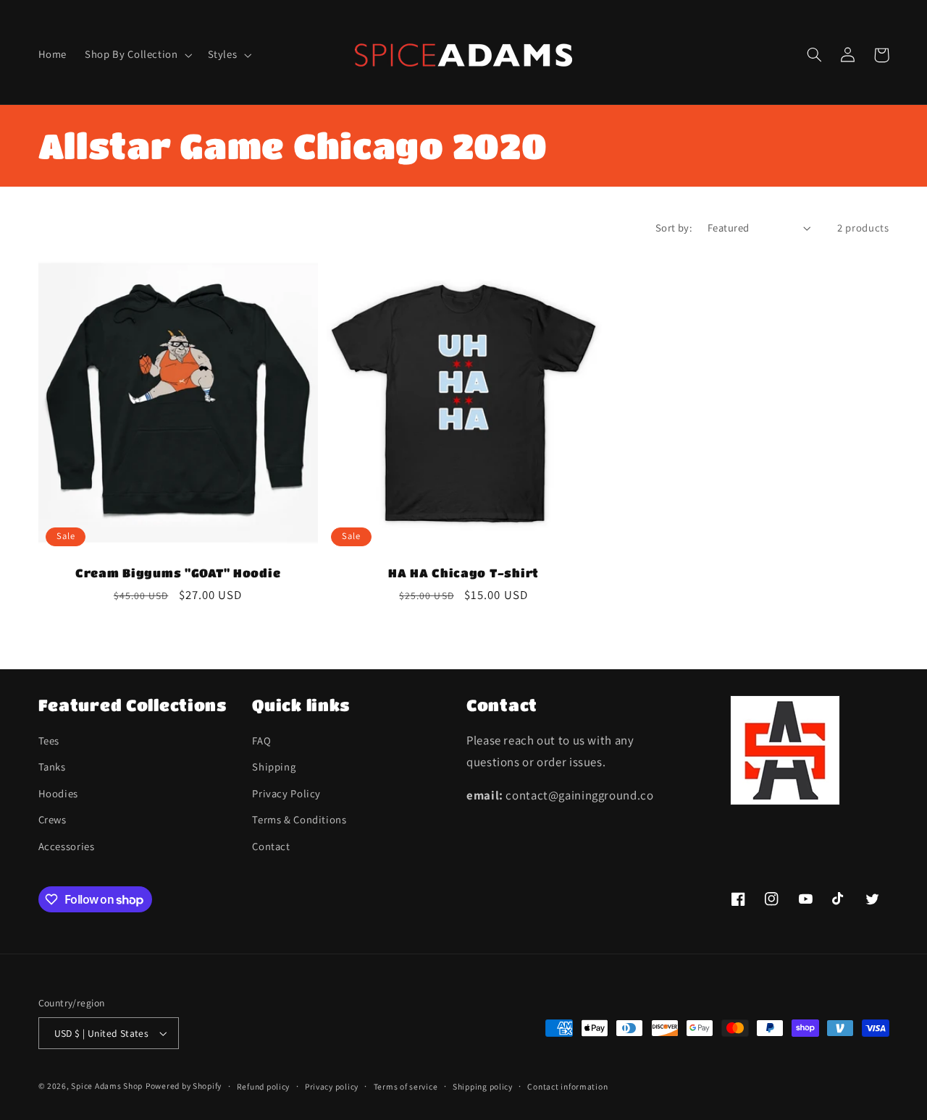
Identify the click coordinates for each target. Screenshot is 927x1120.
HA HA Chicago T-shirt (463, 573)
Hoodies (58, 793)
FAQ (261, 740)
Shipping (273, 766)
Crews (52, 819)
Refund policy (263, 1086)
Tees (49, 740)
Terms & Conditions (299, 819)
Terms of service (406, 1086)
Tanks (52, 766)
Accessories (66, 846)
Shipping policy (483, 1086)
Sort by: (673, 227)
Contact (271, 846)
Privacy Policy (286, 793)
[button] (137, 55)
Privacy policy (331, 1086)
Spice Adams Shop (107, 1085)
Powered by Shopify (184, 1085)
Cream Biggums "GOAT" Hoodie (177, 573)
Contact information (567, 1086)
